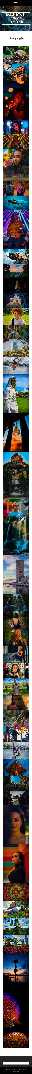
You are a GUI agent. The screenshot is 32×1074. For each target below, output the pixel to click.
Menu (16, 2)
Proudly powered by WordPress (12, 1069)
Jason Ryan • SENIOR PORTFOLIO (16, 18)
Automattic (15, 1071)
